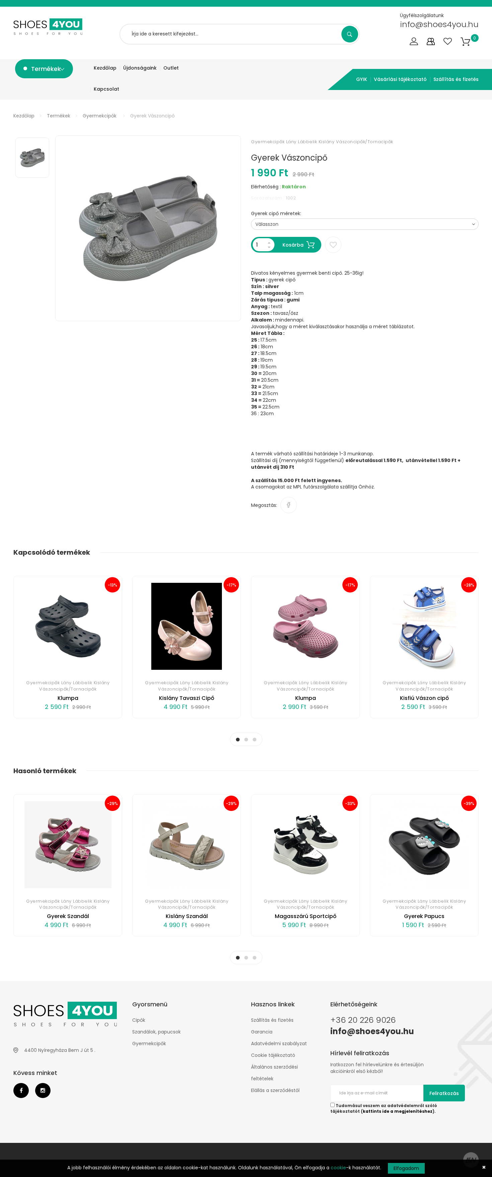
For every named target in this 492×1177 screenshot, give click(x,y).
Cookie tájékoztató (273, 1055)
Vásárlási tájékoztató (400, 79)
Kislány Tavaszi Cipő (186, 698)
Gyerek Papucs (424, 916)
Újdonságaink (140, 68)
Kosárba (293, 245)
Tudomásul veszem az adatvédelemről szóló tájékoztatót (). (383, 1108)
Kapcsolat (106, 89)
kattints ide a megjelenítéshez (397, 1111)
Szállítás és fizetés (456, 79)
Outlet (171, 68)
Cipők (138, 1020)
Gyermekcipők (99, 115)
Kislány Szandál (187, 916)
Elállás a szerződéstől (275, 1090)
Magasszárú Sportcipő (305, 916)
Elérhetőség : (266, 186)
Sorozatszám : (267, 198)
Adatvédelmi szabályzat (279, 1043)
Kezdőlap (105, 68)
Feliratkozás (444, 1093)
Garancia (261, 1031)
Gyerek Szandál (68, 916)
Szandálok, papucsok (156, 1031)
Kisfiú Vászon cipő (424, 698)
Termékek (58, 115)
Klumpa (68, 698)
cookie (338, 1167)
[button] (465, 41)
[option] (148, 228)
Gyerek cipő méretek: (276, 213)
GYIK (361, 79)
